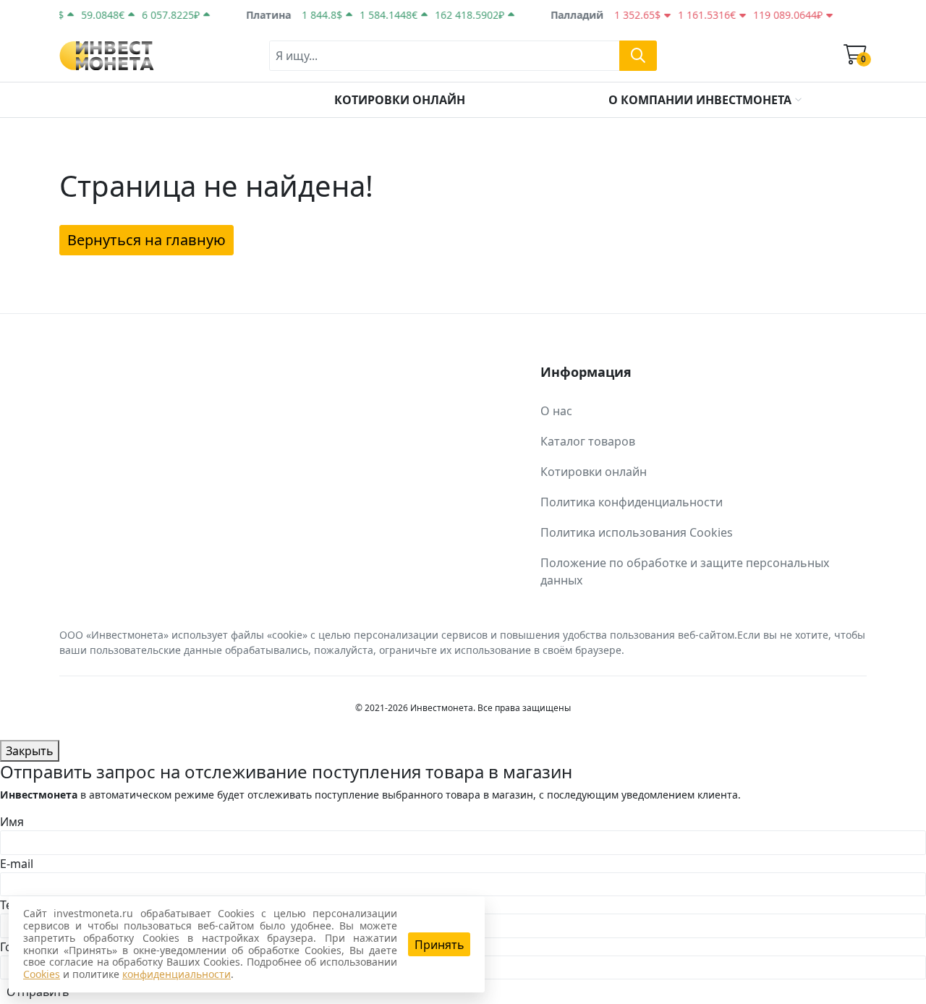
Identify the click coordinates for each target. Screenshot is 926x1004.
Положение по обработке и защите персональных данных (684, 571)
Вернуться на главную (146, 240)
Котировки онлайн (593, 472)
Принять (439, 945)
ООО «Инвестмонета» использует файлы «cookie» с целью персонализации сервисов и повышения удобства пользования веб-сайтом (396, 635)
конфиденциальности (176, 974)
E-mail (16, 864)
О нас (556, 411)
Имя (12, 822)
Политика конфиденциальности (631, 502)
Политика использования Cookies (636, 532)
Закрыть (30, 751)
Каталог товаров (587, 441)
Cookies (41, 974)
